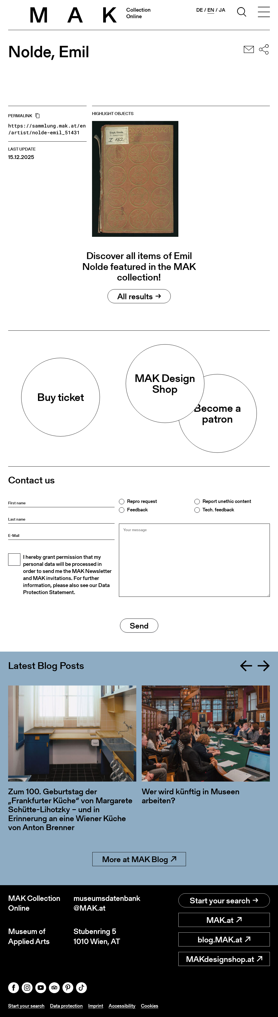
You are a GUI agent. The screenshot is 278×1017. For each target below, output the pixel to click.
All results (135, 296)
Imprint (95, 1005)
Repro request (142, 501)
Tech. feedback (218, 509)
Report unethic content (227, 501)
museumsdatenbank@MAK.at (106, 903)
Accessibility (122, 1005)
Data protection (66, 1005)
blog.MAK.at (220, 939)
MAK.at (219, 920)
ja (222, 10)
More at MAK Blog (135, 859)
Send (139, 625)
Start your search (220, 900)
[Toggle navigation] (264, 13)
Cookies (149, 1005)
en (210, 10)
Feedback (137, 509)
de (199, 10)
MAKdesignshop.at (220, 959)
